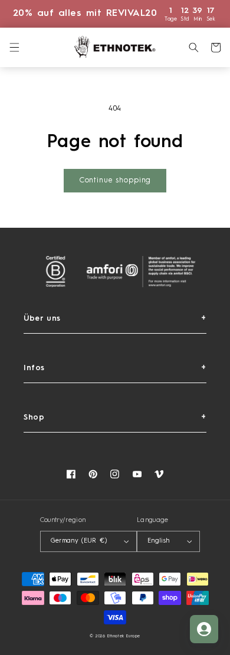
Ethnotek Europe (123, 636)
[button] (14, 47)
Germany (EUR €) (79, 541)
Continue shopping (115, 180)
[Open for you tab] (204, 629)
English (158, 541)
